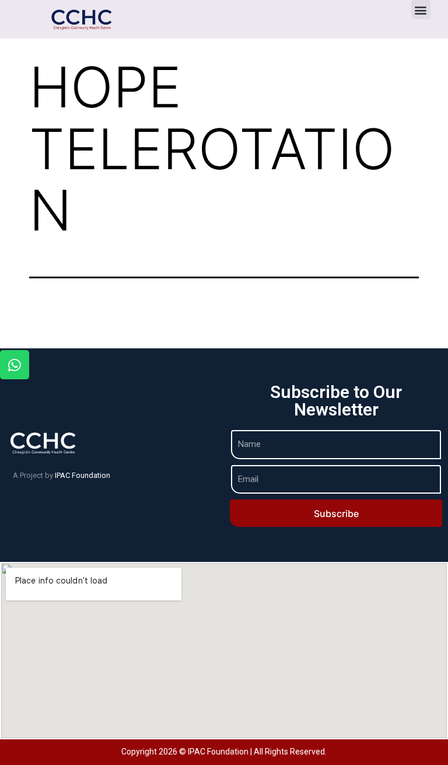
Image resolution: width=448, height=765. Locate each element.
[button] (420, 9)
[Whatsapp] (14, 364)
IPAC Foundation (82, 475)
